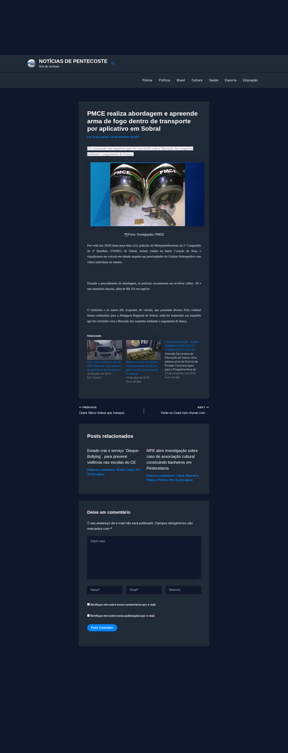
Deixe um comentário (101, 469)
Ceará (130, 469)
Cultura (197, 80)
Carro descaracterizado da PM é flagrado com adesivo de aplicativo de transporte (104, 365)
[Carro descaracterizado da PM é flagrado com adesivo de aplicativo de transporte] (104, 350)
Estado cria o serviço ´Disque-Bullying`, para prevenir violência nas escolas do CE (113, 456)
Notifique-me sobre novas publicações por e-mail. (123, 615)
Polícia (147, 80)
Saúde (213, 80)
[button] (113, 63)
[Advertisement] (117, 27)
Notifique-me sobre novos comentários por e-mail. (123, 604)
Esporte (230, 80)
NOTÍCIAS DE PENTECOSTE (73, 61)
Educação (250, 80)
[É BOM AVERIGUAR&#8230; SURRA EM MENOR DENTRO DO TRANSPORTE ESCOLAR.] (184, 359)
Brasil (181, 80)
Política (164, 80)
